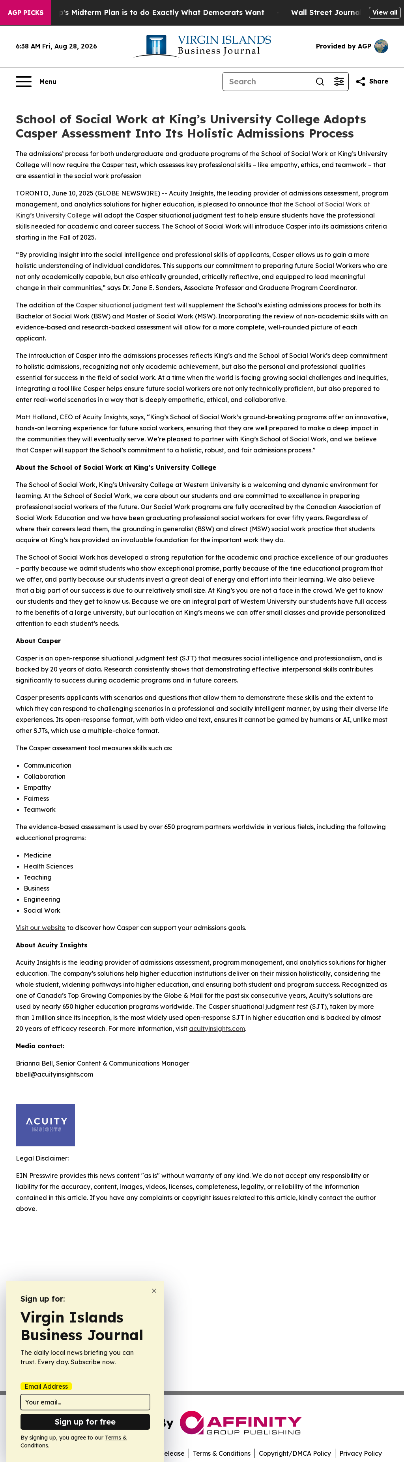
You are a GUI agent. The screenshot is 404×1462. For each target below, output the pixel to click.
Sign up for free (85, 1422)
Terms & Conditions (222, 1453)
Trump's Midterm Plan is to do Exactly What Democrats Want (152, 12)
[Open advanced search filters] (338, 82)
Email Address (46, 1386)
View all (384, 12)
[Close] (154, 1291)
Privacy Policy (360, 1453)
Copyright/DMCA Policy (295, 1453)
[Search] (319, 82)
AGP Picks (25, 13)
